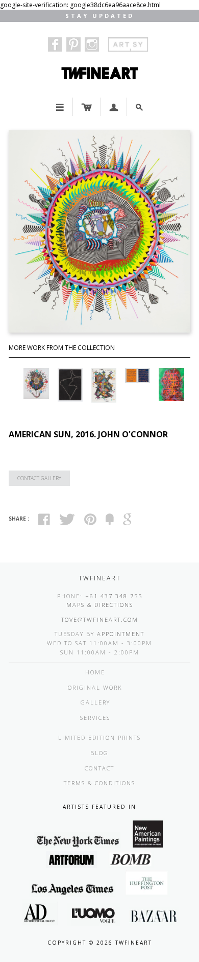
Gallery (95, 702)
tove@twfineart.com (99, 619)
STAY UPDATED (99, 15)
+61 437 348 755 (113, 596)
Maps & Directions (99, 604)
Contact (99, 768)
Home (95, 672)
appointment (120, 634)
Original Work (95, 687)
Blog (99, 753)
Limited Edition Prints (99, 737)
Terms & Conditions (99, 783)
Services (95, 717)
